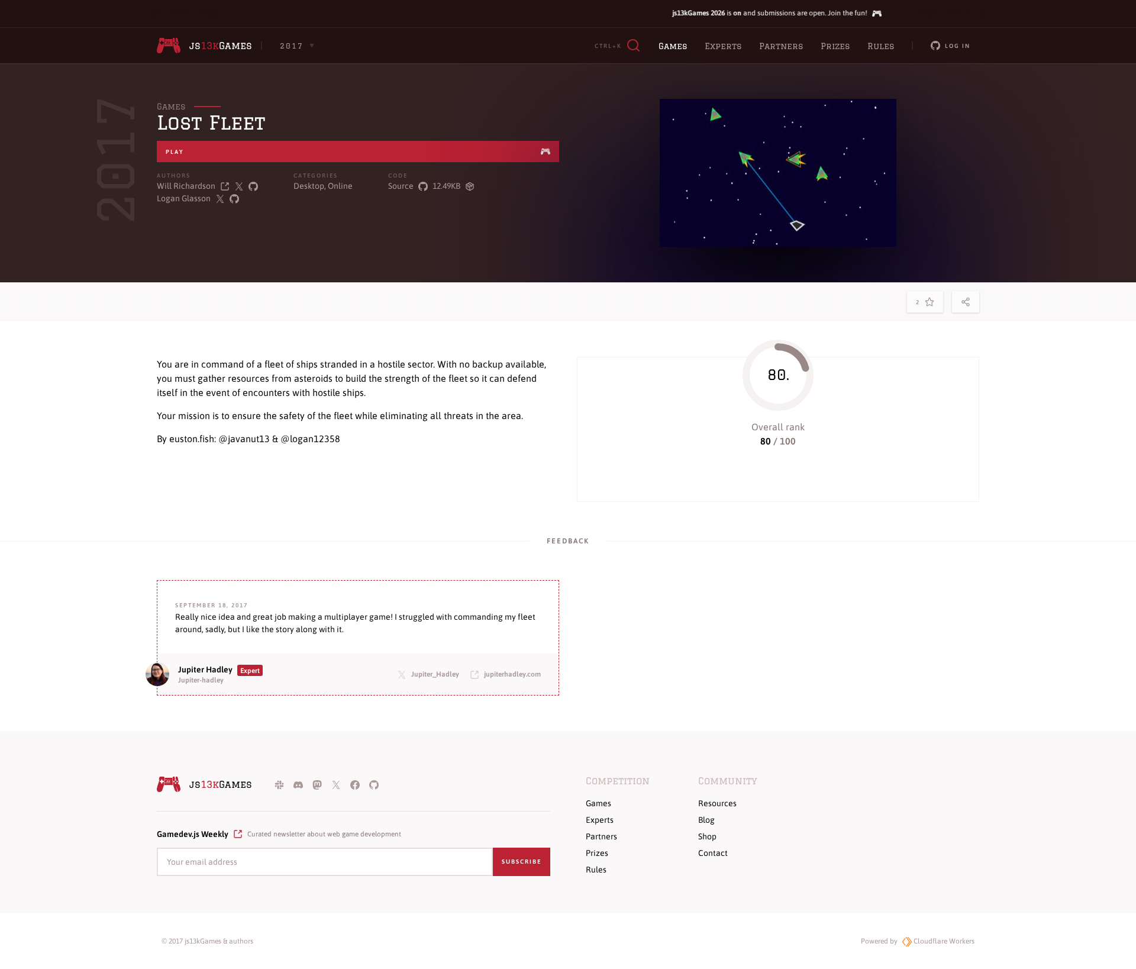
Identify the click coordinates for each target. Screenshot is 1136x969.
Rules (880, 46)
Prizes (835, 46)
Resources (717, 803)
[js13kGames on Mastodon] (317, 784)
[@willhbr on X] (239, 186)
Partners (781, 46)
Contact (713, 853)
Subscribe (521, 861)
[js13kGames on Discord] (298, 784)
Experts (723, 46)
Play (175, 152)
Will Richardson (186, 186)
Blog (706, 820)
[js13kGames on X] (336, 784)
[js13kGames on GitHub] (373, 784)
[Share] (965, 302)
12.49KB (446, 186)
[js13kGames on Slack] (279, 784)
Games (673, 46)
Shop (707, 836)
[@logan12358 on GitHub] (234, 198)
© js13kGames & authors (207, 941)
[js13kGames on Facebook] (355, 784)
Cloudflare (943, 941)
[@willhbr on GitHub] (253, 186)
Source (401, 186)
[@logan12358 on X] (220, 198)
